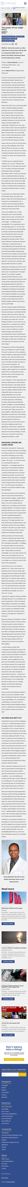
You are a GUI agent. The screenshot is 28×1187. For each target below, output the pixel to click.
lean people (13, 38)
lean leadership (5, 38)
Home (3, 8)
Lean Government (6, 1118)
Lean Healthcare (6, 1121)
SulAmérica (5, 1144)
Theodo (4, 1147)
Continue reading (8, 923)
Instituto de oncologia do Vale (10, 1142)
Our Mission (5, 1166)
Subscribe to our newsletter (14, 1059)
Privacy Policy (5, 1177)
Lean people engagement (8, 40)
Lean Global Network (7, 1161)
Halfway (4, 1140)
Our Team (4, 1163)
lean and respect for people (8, 36)
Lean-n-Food (5, 1111)
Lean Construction (7, 1106)
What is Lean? (5, 1159)
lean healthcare (20, 36)
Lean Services (5, 1123)
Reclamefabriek (11, 1181)
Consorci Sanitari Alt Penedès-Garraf (12, 1135)
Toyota (4, 1149)
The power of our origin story (19, 8)
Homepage (5, 1085)
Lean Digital (5, 1109)
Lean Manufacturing (7, 1116)
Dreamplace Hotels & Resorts (10, 1137)
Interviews (4, 1097)
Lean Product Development (9, 1113)
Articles (8, 8)
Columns (4, 1094)
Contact (4, 1168)
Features (4, 1090)
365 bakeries (5, 1132)
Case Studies (5, 1092)
